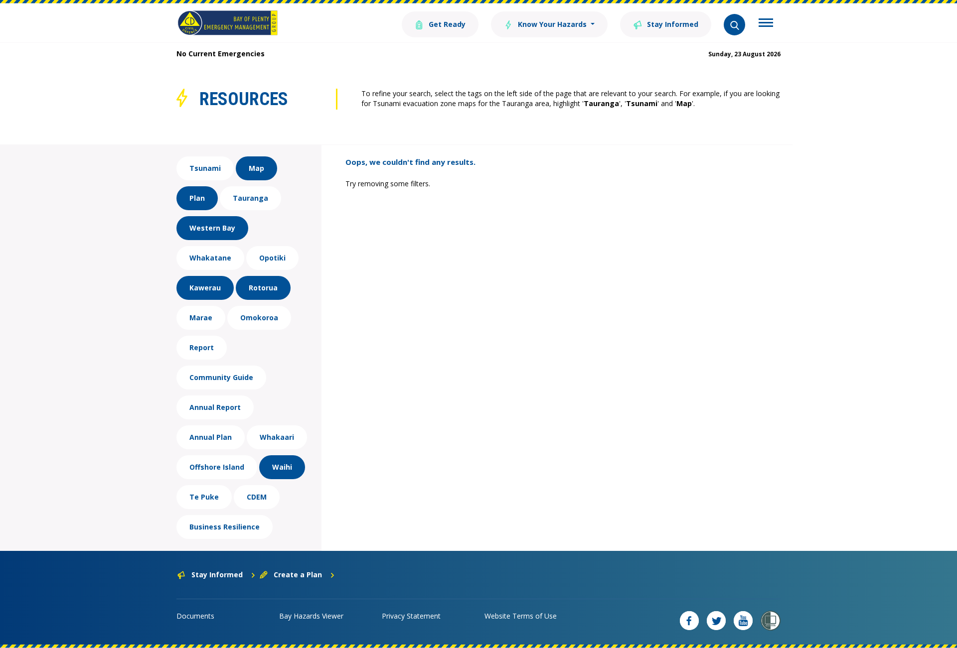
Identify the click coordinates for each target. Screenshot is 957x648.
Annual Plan (210, 437)
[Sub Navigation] (766, 24)
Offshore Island (216, 467)
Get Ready (446, 24)
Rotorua (263, 287)
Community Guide (221, 377)
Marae (200, 317)
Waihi (282, 467)
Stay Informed (671, 24)
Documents (195, 616)
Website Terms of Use (520, 616)
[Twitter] (716, 620)
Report (201, 347)
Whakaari (277, 437)
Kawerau (205, 287)
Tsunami (205, 168)
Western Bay (212, 228)
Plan (197, 198)
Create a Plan (298, 574)
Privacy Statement (411, 616)
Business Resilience (224, 526)
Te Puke (204, 497)
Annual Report (215, 407)
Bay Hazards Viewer (311, 616)
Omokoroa (259, 317)
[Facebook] (689, 620)
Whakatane (210, 257)
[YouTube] (743, 620)
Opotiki (272, 257)
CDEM (257, 497)
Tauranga (250, 198)
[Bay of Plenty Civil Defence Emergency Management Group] (227, 22)
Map (256, 168)
